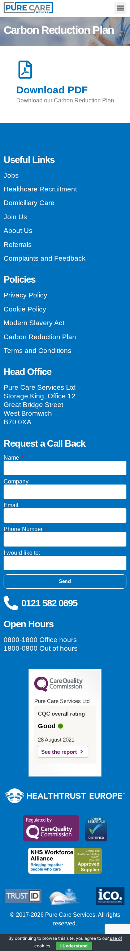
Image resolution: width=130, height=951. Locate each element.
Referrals (18, 244)
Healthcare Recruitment (40, 189)
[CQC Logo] (58, 690)
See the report (59, 752)
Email (11, 505)
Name (12, 458)
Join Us (15, 217)
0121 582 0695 (49, 603)
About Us (18, 230)
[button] (120, 8)
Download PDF (52, 90)
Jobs (11, 175)
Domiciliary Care (29, 203)
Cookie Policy (25, 309)
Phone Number (24, 529)
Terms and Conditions (38, 350)
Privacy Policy (25, 295)
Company (16, 482)
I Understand (74, 945)
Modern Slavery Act (34, 323)
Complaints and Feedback (45, 258)
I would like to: (22, 553)
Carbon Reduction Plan (40, 337)
